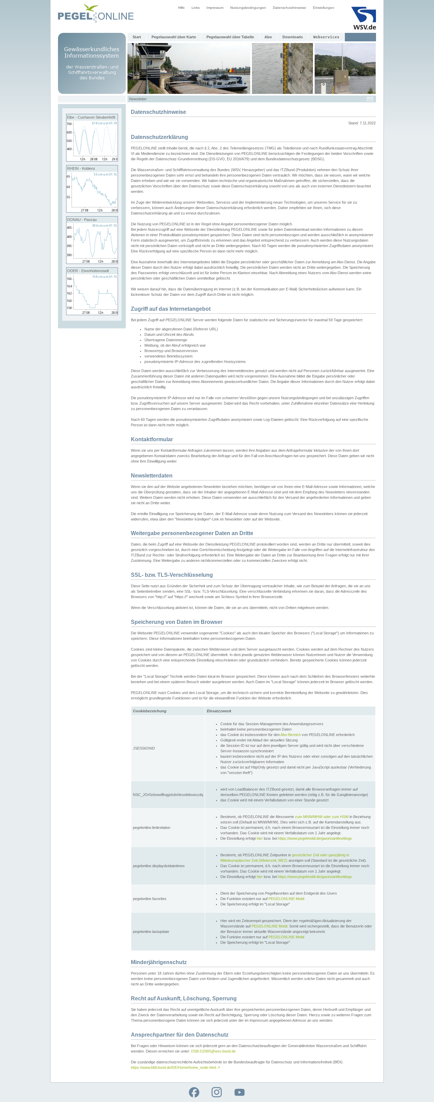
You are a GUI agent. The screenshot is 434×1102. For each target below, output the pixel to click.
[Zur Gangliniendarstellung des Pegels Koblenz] (92, 211)
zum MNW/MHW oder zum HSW (322, 817)
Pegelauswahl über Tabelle (230, 37)
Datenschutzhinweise (289, 7)
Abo (268, 37)
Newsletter (138, 99)
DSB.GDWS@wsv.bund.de (213, 1051)
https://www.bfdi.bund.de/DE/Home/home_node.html (175, 1067)
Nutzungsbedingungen (248, 7)
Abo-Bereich (290, 735)
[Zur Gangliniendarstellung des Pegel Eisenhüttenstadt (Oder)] (92, 313)
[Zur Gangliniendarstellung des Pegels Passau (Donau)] (92, 262)
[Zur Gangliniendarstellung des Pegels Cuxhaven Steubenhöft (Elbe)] (92, 160)
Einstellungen (323, 7)
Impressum (214, 7)
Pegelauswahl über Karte (174, 37)
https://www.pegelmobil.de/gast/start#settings (315, 838)
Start (137, 37)
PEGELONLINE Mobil (286, 899)
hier (260, 838)
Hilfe (181, 7)
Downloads (292, 37)
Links (196, 7)
